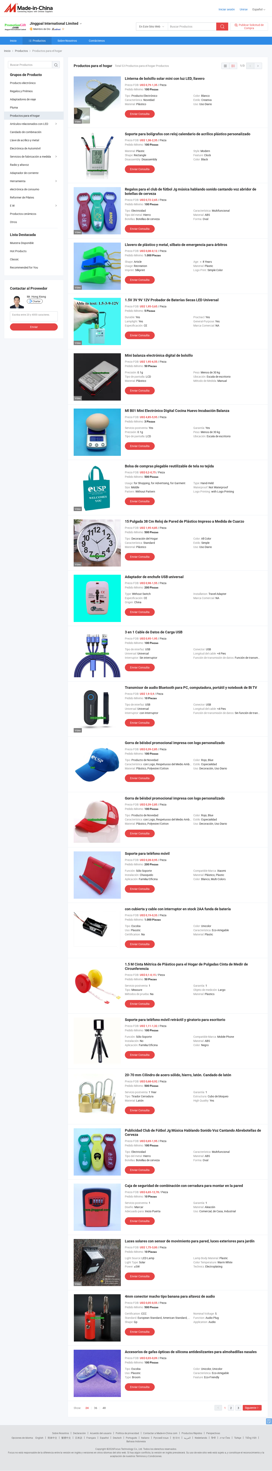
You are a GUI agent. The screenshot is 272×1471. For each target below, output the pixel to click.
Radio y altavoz (19, 165)
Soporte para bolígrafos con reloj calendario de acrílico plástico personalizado (187, 134)
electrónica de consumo (24, 189)
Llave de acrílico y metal (24, 140)
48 (104, 1408)
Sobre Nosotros (67, 40)
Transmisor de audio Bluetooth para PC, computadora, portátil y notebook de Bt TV (191, 687)
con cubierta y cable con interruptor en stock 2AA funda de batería (178, 909)
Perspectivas (213, 1433)
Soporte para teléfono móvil (147, 853)
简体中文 (52, 1437)
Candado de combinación (25, 132)
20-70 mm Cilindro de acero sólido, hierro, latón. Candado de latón (178, 1075)
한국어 (176, 1437)
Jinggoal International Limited (54, 23)
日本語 (78, 1437)
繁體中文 (66, 1437)
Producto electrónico (23, 83)
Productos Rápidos (192, 1433)
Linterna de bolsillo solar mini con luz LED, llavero (164, 78)
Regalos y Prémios (21, 91)
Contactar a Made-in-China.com (160, 1433)
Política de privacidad (127, 1433)
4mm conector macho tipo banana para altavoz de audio (170, 1296)
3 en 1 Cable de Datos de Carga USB (153, 632)
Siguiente (250, 1408)
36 (95, 1408)
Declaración (79, 1433)
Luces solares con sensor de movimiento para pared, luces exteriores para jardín (189, 1241)
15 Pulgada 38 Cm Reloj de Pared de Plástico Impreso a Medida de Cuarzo (184, 521)
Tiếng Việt (250, 1437)
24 (87, 1408)
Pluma (14, 107)
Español (104, 1437)
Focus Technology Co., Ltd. (128, 1448)
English (39, 1437)
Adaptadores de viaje (23, 99)
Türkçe (237, 1437)
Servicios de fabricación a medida (30, 156)
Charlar (36, 301)
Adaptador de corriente (24, 173)
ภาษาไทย (225, 1437)
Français (91, 1437)
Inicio (13, 40)
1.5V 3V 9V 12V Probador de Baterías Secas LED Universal (172, 300)
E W (12, 205)
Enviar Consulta (140, 114)
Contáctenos (97, 40)
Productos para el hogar (25, 115)
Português (131, 1437)
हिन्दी (213, 1437)
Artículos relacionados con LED (29, 124)
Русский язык (161, 1437)
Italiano (145, 1437)
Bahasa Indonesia (136, 1441)
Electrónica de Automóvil (25, 148)
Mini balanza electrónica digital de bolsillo (159, 355)
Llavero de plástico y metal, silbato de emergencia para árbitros (176, 245)
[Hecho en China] (29, 8)
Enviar (34, 327)
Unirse (244, 9)
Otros (13, 222)
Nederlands (201, 1437)
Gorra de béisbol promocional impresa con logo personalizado (175, 743)
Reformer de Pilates (22, 197)
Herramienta (17, 181)
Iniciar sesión (227, 9)
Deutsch (117, 1437)
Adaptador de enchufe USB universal (154, 577)
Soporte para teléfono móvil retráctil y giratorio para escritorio (175, 1020)
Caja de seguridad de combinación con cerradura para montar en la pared (184, 1186)
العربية (187, 1437)
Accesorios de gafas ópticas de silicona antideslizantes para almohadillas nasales (191, 1352)
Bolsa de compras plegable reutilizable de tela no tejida (169, 466)
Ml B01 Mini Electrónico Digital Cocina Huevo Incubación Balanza (177, 411)
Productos (39, 40)
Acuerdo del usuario (101, 1433)
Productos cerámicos (23, 214)
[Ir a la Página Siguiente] (258, 66)
